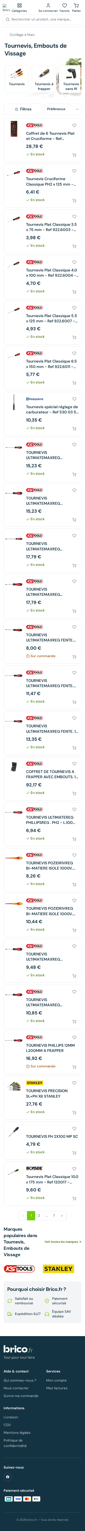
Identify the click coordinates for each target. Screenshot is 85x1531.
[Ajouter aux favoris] (74, 125)
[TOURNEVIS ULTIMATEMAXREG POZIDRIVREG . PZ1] (42, 961)
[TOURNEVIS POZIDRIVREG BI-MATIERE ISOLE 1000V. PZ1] (42, 870)
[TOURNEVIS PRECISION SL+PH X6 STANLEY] (42, 1097)
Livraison (11, 1417)
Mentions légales (17, 1432)
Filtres (26, 109)
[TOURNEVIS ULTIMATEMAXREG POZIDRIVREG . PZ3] (42, 505)
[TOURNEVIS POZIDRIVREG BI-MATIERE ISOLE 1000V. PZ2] (42, 915)
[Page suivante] (62, 1215)
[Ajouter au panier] (74, 154)
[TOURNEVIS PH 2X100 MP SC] (42, 1141)
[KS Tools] (19, 1268)
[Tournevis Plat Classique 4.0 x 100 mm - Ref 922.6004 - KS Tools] (42, 277)
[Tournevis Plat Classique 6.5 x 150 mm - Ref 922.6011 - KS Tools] (42, 368)
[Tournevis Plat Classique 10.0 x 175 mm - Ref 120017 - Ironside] (42, 1183)
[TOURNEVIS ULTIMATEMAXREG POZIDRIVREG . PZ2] (42, 1006)
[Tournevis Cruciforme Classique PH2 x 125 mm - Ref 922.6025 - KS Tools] (42, 185)
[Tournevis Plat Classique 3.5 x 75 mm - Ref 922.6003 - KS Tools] (42, 231)
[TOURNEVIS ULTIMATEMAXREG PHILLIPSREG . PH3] (42, 459)
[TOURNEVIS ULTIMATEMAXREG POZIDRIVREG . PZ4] (42, 596)
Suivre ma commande (21, 1396)
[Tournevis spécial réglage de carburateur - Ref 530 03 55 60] (42, 413)
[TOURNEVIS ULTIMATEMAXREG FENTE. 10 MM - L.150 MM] (42, 733)
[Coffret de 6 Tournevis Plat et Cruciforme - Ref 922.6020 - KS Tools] (42, 140)
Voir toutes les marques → (63, 1242)
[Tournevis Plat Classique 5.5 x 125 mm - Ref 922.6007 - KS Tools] (42, 322)
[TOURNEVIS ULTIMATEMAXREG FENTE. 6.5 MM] (42, 687)
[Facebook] (8, 1477)
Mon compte (56, 1380)
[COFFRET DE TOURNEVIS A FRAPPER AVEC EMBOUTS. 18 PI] (42, 778)
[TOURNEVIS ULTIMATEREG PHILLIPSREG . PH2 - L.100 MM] (42, 824)
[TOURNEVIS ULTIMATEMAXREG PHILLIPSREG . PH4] (42, 550)
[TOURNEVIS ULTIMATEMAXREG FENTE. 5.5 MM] (42, 642)
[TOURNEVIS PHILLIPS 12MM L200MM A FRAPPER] (42, 1052)
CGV (7, 1425)
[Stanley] (58, 1268)
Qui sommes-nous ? (20, 1380)
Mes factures (57, 1388)
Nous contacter (16, 1388)
